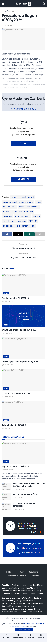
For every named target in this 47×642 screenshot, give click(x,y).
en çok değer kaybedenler (15, 226)
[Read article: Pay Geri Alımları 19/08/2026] (6, 496)
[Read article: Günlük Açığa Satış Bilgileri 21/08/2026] (23, 348)
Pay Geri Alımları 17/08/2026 (15, 466)
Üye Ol (23, 143)
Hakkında (9, 572)
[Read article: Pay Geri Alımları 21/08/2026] (23, 285)
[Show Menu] (3, 3)
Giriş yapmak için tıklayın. (23, 109)
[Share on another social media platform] (40, 234)
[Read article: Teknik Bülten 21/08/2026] (23, 412)
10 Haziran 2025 (7, 25)
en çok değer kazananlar (14, 221)
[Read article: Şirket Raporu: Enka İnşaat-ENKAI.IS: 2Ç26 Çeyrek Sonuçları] (6, 486)
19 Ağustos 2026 (19, 497)
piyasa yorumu (26, 202)
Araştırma (7, 216)
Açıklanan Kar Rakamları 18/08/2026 (24, 505)
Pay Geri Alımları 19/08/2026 (25, 494)
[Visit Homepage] (23, 4)
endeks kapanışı (22, 216)
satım (14, 197)
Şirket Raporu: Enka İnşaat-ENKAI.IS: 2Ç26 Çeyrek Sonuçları (29, 485)
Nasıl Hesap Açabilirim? (17, 575)
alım (32, 226)
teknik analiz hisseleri (22, 211)
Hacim (6, 211)
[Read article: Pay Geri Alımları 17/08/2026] (23, 453)
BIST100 (33, 221)
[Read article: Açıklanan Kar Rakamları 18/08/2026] (6, 506)
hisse (38, 202)
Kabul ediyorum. (24, 629)
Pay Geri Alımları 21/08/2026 (15, 298)
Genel (12, 11)
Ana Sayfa (5, 11)
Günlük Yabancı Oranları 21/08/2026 (19, 330)
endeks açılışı (9, 207)
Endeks (36, 216)
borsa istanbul (10, 202)
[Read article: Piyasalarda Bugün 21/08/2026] (23, 380)
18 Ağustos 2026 (19, 509)
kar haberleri (33, 207)
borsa (21, 207)
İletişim (21, 572)
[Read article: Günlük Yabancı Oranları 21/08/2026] (23, 316)
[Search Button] (44, 3)
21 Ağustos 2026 (8, 301)
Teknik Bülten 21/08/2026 (14, 425)
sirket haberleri (26, 197)
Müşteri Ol (23, 179)
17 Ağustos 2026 (8, 470)
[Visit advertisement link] (23, 526)
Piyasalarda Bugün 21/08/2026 (16, 393)
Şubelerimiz (33, 572)
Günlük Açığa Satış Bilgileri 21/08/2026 (20, 361)
